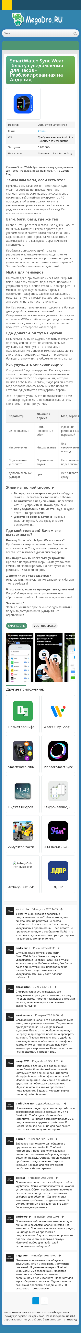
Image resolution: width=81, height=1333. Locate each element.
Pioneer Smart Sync (58, 767)
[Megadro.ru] (40, 19)
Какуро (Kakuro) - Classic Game (58, 807)
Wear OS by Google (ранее (58, 727)
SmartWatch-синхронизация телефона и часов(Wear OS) (22, 767)
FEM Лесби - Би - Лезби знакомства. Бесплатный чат (58, 847)
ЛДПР (58, 887)
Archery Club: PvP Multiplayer (22, 887)
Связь (42, 131)
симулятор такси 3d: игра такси (22, 847)
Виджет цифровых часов (22, 807)
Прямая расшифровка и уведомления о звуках (22, 727)
